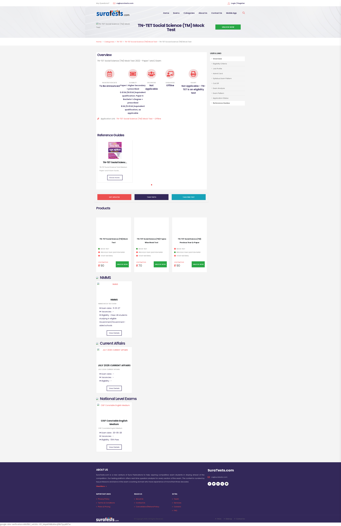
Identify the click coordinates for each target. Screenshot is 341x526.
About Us (203, 13)
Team (176, 499)
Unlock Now (122, 264)
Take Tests (151, 197)
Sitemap (228, 519)
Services (177, 503)
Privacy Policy (103, 499)
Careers (177, 507)
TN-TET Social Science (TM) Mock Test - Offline (138, 118)
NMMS (114, 299)
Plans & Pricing (104, 507)
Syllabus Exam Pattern (222, 78)
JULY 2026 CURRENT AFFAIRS (114, 365)
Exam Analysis (219, 88)
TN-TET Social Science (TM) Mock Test (141, 42)
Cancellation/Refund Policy (147, 507)
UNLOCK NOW (228, 27)
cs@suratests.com (124, 3)
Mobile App (231, 13)
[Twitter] (214, 484)
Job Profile (217, 68)
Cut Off (216, 83)
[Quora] (222, 484)
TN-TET (119, 42)
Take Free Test (189, 197)
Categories (189, 13)
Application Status (220, 98)
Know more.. (114, 177)
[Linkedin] (218, 484)
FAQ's (219, 519)
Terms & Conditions (106, 503)
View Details (114, 333)
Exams (176, 13)
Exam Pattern (218, 93)
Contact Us (216, 13)
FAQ (175, 510)
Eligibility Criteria (220, 64)
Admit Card (218, 73)
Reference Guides (221, 103)
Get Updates (114, 197)
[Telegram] (226, 484)
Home (166, 13)
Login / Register (238, 3)
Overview (217, 59)
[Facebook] (209, 484)
